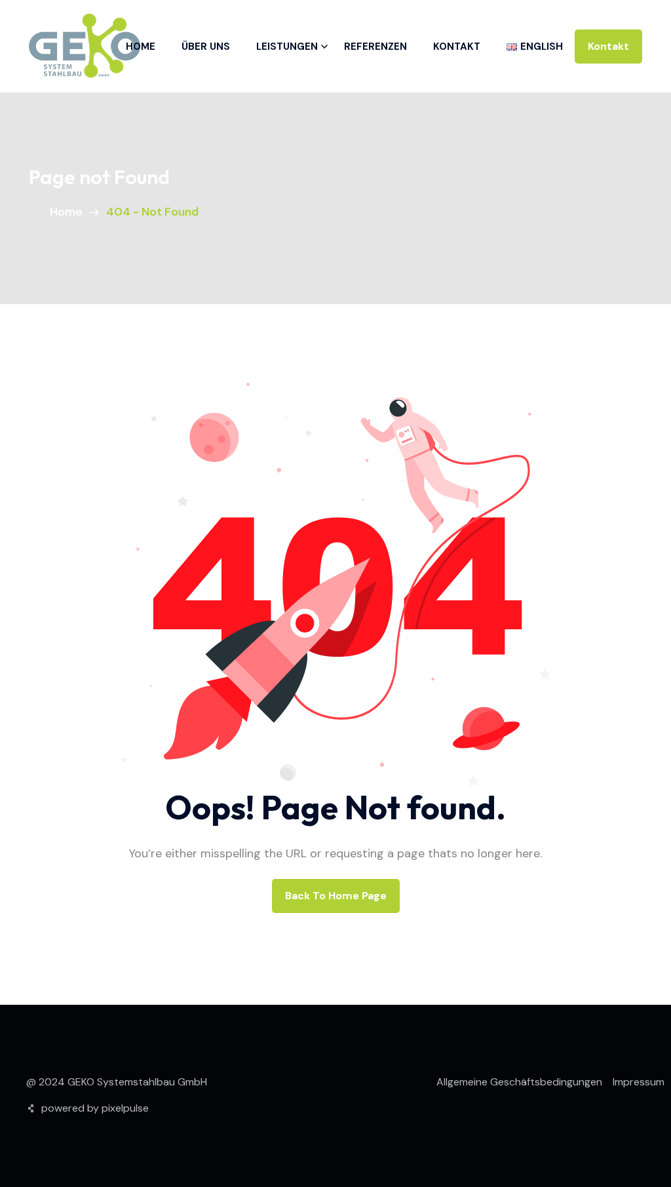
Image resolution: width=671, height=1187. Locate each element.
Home (140, 46)
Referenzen (375, 46)
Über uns (206, 46)
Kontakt (456, 46)
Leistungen (287, 46)
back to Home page (336, 896)
